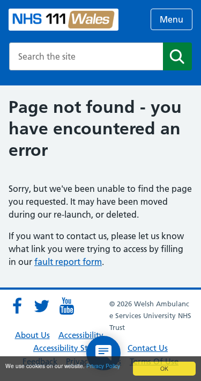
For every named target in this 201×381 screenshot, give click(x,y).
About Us (32, 335)
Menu (171, 19)
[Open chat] (103, 353)
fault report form (68, 261)
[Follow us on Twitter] (41, 306)
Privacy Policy (103, 366)
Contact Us (148, 348)
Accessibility (80, 335)
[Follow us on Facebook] (17, 306)
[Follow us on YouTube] (66, 306)
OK (164, 368)
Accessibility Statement (76, 348)
